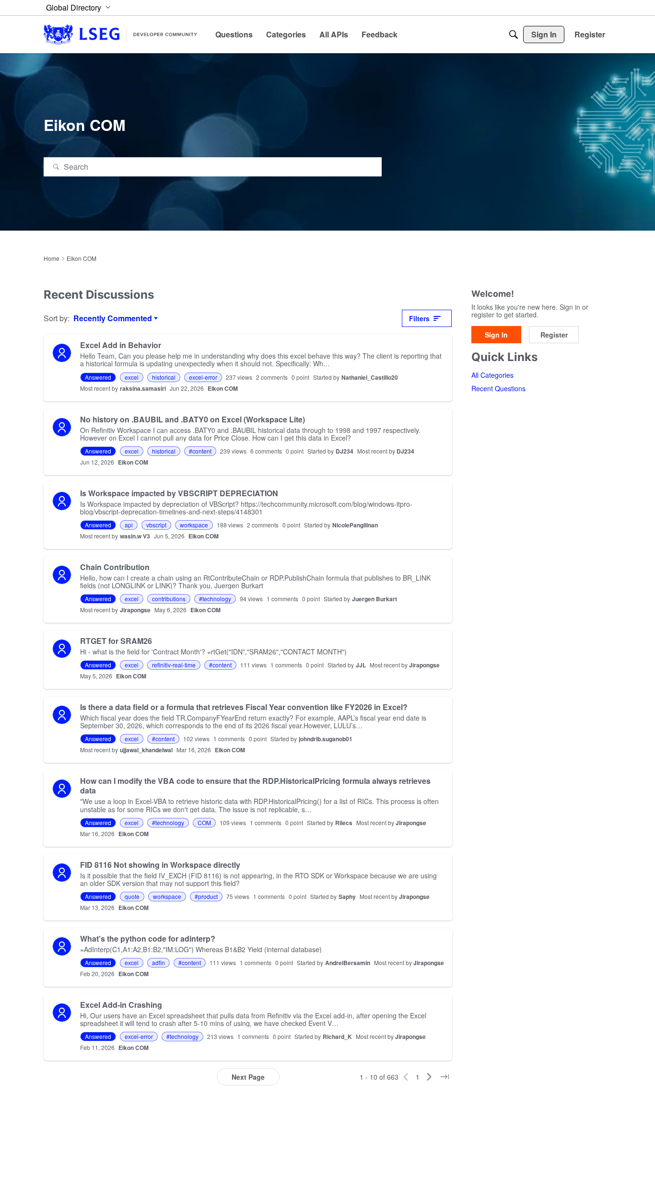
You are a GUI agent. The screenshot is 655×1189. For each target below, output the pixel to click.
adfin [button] (158, 962)
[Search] (513, 34)
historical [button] (163, 377)
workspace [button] (194, 525)
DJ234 (344, 451)
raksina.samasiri (143, 388)
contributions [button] (169, 598)
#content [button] (200, 451)
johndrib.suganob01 (325, 738)
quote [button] (132, 896)
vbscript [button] (156, 525)
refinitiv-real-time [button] (174, 665)
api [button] (129, 525)
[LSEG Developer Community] (120, 34)
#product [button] (206, 896)
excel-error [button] (203, 377)
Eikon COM (223, 388)
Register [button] (554, 335)
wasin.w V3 (135, 536)
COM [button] (204, 822)
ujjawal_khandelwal (146, 750)
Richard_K (337, 1036)
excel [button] (132, 377)
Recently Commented (112, 318)
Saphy (347, 896)
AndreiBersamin (347, 962)
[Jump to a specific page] (444, 1076)
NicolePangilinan (355, 525)
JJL (361, 665)
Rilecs (343, 822)
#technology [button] (215, 598)
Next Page (248, 1077)
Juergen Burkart (374, 598)
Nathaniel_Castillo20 (369, 377)
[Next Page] (429, 1076)
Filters (419, 318)
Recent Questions (498, 389)
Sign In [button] (496, 335)
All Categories (492, 375)
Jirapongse (135, 610)
